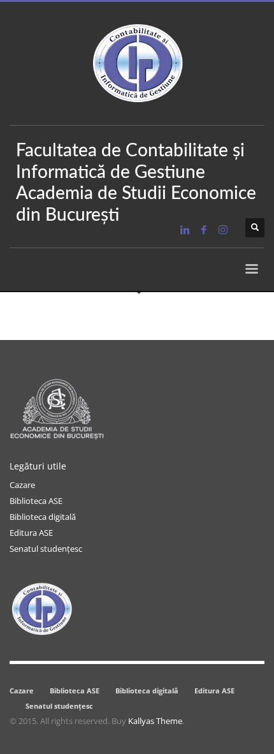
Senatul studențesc (46, 548)
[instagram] (223, 229)
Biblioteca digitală (43, 516)
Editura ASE (31, 532)
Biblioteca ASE (36, 500)
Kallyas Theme (155, 721)
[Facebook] (203, 229)
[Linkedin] (184, 229)
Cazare (22, 485)
